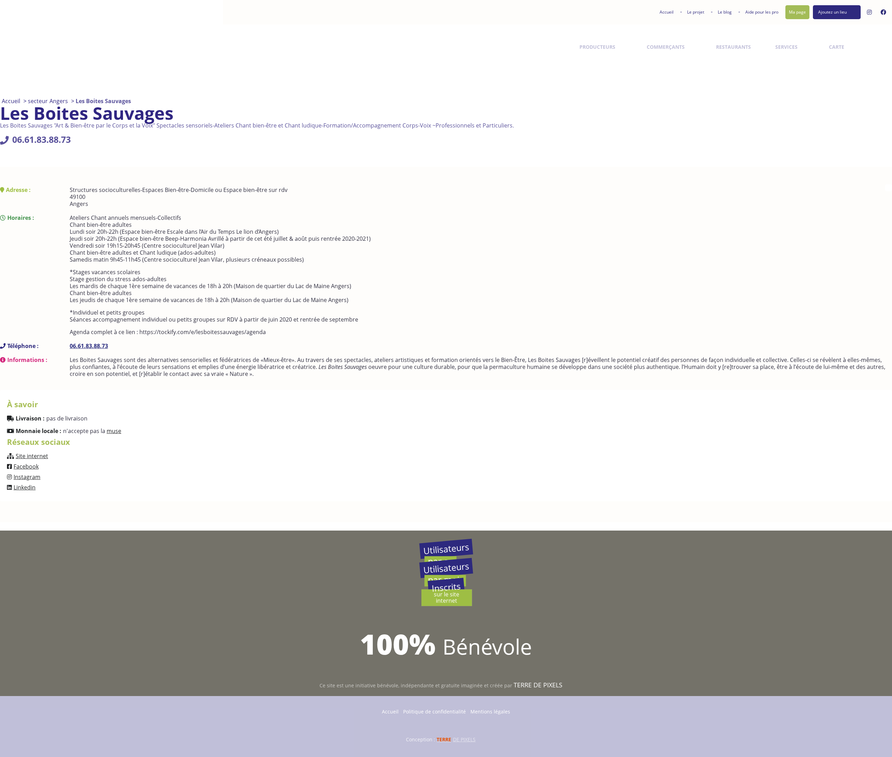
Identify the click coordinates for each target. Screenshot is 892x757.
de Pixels (456, 739)
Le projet (695, 12)
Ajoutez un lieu (832, 12)
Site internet (32, 456)
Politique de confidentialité (434, 711)
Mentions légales (490, 711)
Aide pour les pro (761, 12)
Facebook (26, 466)
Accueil (667, 12)
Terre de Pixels (538, 685)
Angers (58, 101)
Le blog (725, 12)
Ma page (797, 12)
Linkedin (25, 487)
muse (114, 431)
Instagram (27, 476)
